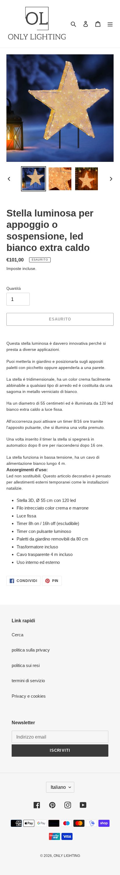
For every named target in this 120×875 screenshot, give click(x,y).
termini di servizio (28, 680)
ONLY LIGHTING (67, 856)
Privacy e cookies (29, 696)
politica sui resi (26, 665)
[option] (33, 179)
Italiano (58, 787)
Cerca (17, 634)
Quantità (13, 288)
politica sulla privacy (31, 649)
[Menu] (110, 24)
